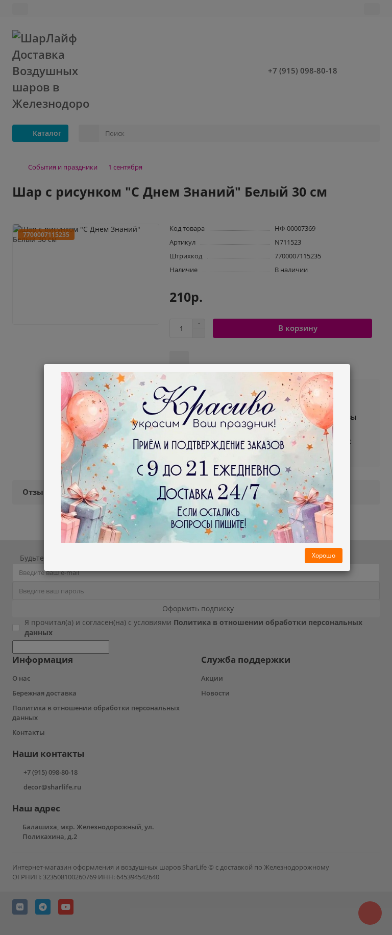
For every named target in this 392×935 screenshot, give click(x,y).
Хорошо (323, 555)
